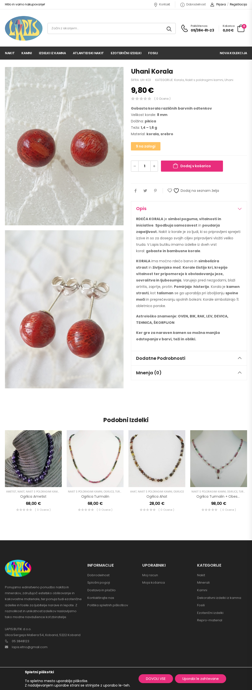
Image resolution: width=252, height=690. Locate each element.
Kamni (26, 53)
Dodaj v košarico (195, 166)
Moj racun (150, 575)
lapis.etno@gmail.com (29, 647)
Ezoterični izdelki (126, 53)
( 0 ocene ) (162, 98)
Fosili (153, 53)
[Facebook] (135, 191)
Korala (179, 80)
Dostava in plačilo (101, 590)
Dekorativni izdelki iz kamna (219, 597)
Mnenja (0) (149, 373)
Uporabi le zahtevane (200, 678)
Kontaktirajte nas (100, 597)
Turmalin (121, 491)
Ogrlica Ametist (33, 496)
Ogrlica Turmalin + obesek (218, 496)
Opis (141, 208)
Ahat (133, 491)
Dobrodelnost (195, 4)
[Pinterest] (155, 191)
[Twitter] (145, 191)
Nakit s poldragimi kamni (204, 80)
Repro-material (209, 620)
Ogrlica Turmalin (95, 496)
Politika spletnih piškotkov (107, 605)
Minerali (203, 582)
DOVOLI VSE (156, 678)
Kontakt (164, 4)
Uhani (228, 80)
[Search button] (169, 28)
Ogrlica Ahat (156, 496)
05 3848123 (20, 641)
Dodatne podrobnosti (160, 358)
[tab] (189, 208)
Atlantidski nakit (88, 53)
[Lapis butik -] (24, 28)
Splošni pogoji (98, 582)
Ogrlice (109, 491)
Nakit (10, 53)
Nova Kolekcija (233, 53)
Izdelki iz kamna (52, 53)
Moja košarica (153, 582)
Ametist (11, 491)
